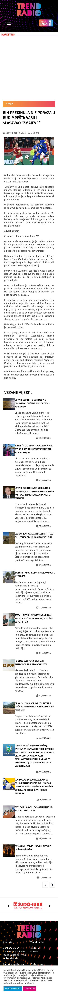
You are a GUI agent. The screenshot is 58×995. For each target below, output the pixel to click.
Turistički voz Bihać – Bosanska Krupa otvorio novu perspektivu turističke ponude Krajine (34, 449)
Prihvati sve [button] (30, 989)
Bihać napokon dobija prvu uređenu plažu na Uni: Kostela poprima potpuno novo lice (34, 706)
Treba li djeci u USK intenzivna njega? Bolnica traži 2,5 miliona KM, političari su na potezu (34, 618)
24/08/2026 (45, 526)
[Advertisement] (29, 68)
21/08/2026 (45, 607)
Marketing (35, 948)
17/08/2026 (45, 877)
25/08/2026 (45, 438)
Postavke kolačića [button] (12, 989)
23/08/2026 (45, 565)
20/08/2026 (45, 695)
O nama (34, 951)
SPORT (9, 104)
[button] (8, 23)
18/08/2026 (45, 838)
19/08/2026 (45, 799)
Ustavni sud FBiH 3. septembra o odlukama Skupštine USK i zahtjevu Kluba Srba (32, 403)
